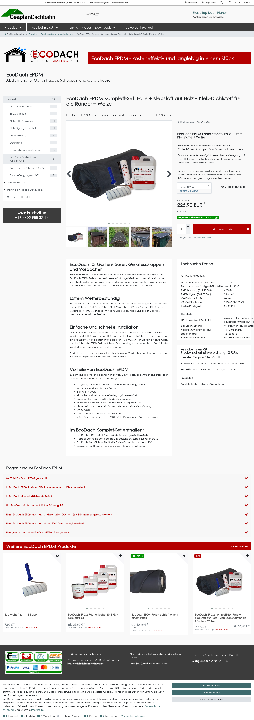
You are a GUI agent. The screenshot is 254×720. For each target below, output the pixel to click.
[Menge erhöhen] (188, 226)
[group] (95, 582)
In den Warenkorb (221, 229)
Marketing (49, 715)
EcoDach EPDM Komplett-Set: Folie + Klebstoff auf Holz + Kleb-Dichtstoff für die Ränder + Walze (220, 618)
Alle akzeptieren (211, 685)
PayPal (93, 715)
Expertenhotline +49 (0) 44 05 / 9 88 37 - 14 (66, 2)
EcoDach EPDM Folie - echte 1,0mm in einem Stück (155, 616)
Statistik (30, 715)
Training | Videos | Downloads (90, 27)
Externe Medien (72, 715)
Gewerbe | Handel (139, 27)
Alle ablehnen (211, 692)
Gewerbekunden (120, 2)
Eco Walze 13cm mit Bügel (20, 614)
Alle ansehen (240, 546)
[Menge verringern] (188, 231)
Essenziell (13, 715)
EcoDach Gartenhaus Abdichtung (57, 34)
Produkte (11, 27)
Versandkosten (203, 237)
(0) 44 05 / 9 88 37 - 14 (211, 661)
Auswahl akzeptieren (211, 699)
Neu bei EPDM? (42, 27)
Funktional (111, 715)
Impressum (37, 709)
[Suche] (221, 2)
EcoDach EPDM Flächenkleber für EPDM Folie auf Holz (93, 616)
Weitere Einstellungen (133, 715)
